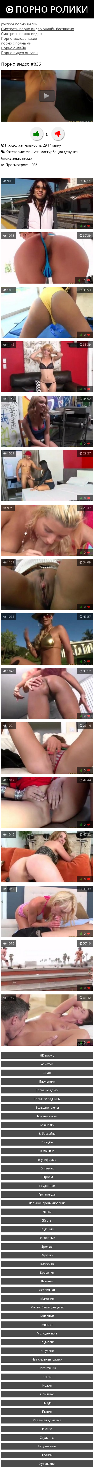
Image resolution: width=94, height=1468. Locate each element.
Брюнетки (47, 1125)
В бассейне (47, 1133)
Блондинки (47, 1081)
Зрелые (47, 1246)
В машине (47, 1151)
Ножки (47, 1385)
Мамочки (47, 1298)
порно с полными (16, 43)
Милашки (47, 1316)
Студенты (47, 1437)
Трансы (47, 1455)
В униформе (47, 1160)
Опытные (47, 1394)
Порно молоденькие (19, 38)
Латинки (47, 1281)
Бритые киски (47, 1116)
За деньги (47, 1229)
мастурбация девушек (59, 151)
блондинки (10, 158)
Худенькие (47, 1463)
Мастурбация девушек (47, 1307)
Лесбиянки (47, 1290)
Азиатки (47, 1064)
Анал (47, 1073)
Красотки (47, 1272)
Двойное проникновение (47, 1203)
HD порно (47, 1055)
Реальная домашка (47, 1420)
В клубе (47, 1142)
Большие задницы (47, 1099)
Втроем (47, 1177)
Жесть (47, 1220)
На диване (47, 1342)
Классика (47, 1264)
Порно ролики (50, 9)
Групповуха (47, 1194)
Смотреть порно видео (21, 33)
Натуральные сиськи (47, 1359)
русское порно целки (19, 24)
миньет (32, 151)
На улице (47, 1351)
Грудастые (47, 1186)
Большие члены (47, 1107)
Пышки (47, 1411)
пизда (27, 158)
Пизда (47, 1403)
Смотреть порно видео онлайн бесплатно (37, 28)
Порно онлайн (13, 48)
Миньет (47, 1325)
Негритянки (47, 1368)
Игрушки (47, 1255)
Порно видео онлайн (19, 52)
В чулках (47, 1168)
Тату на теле (47, 1446)
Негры (47, 1377)
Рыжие (47, 1429)
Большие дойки (47, 1090)
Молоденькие (47, 1333)
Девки (47, 1212)
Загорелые (47, 1238)
